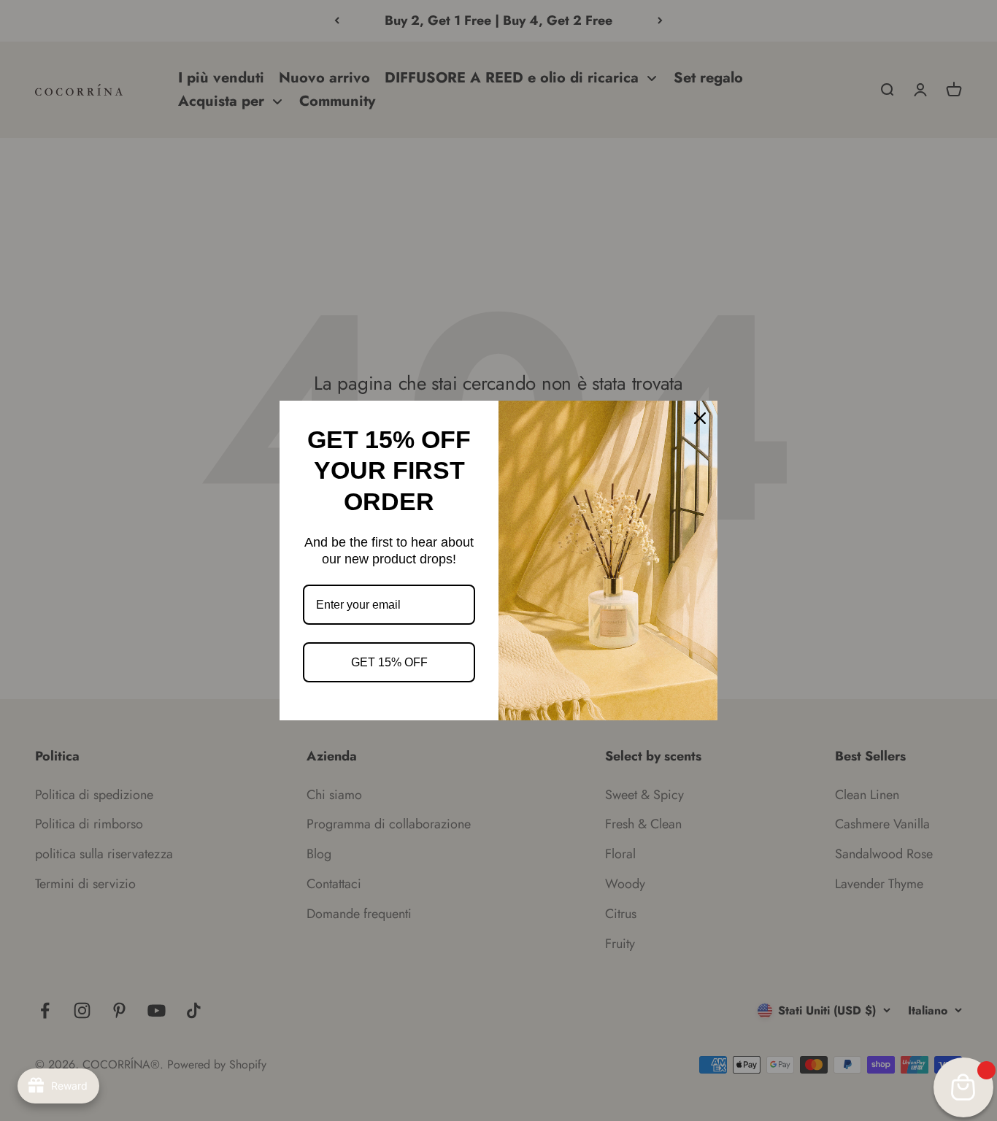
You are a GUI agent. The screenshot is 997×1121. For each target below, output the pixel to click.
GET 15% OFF (389, 662)
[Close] (699, 418)
